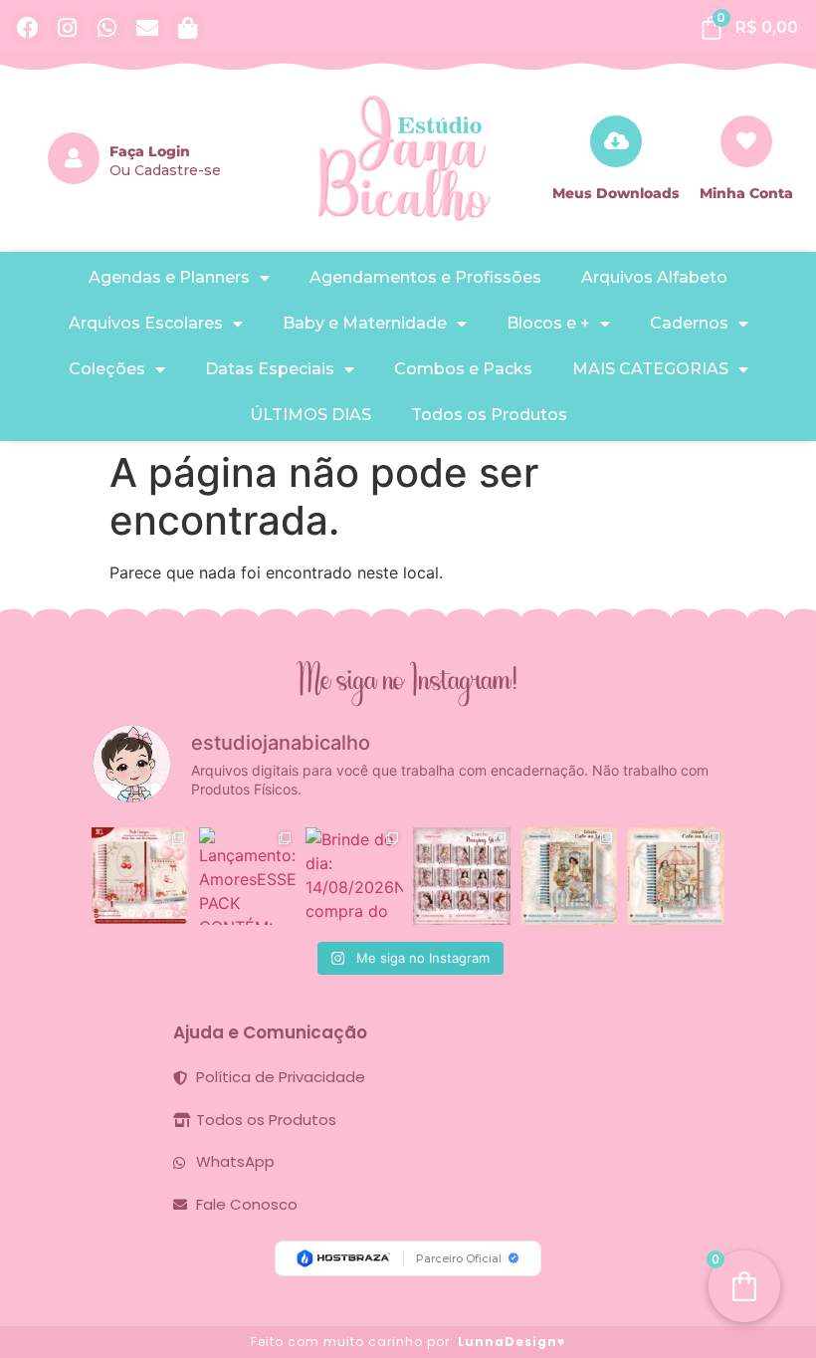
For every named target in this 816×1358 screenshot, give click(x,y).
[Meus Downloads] (616, 141)
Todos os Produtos (489, 414)
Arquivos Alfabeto (654, 277)
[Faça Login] (74, 158)
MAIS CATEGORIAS (650, 368)
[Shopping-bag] (187, 27)
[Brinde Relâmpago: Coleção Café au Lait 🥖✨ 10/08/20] (569, 876)
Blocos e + (548, 323)
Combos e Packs (463, 368)
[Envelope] (147, 27)
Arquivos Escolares (146, 323)
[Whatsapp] (107, 27)
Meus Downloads (616, 193)
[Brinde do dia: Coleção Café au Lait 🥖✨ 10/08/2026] (675, 876)
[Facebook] (27, 27)
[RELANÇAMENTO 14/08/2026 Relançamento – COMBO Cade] (461, 876)
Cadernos (689, 323)
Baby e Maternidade (365, 323)
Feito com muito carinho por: (408, 1341)
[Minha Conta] (746, 141)
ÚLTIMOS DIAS (310, 414)
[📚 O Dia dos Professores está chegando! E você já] (140, 876)
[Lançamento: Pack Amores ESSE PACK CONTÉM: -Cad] (248, 876)
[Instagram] (67, 27)
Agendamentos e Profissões (425, 277)
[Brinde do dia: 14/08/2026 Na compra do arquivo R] (354, 876)
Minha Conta (746, 193)
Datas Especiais (269, 368)
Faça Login (149, 151)
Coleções (107, 368)
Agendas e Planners (169, 277)
